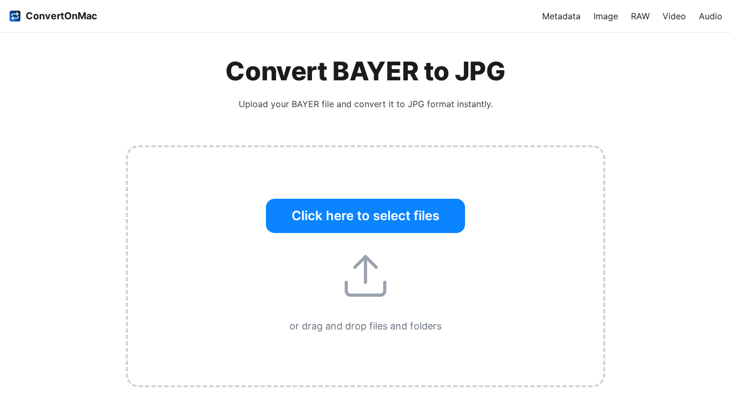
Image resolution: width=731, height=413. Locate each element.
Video (674, 16)
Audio (710, 16)
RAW (640, 16)
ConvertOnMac (61, 15)
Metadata (561, 16)
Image (605, 16)
